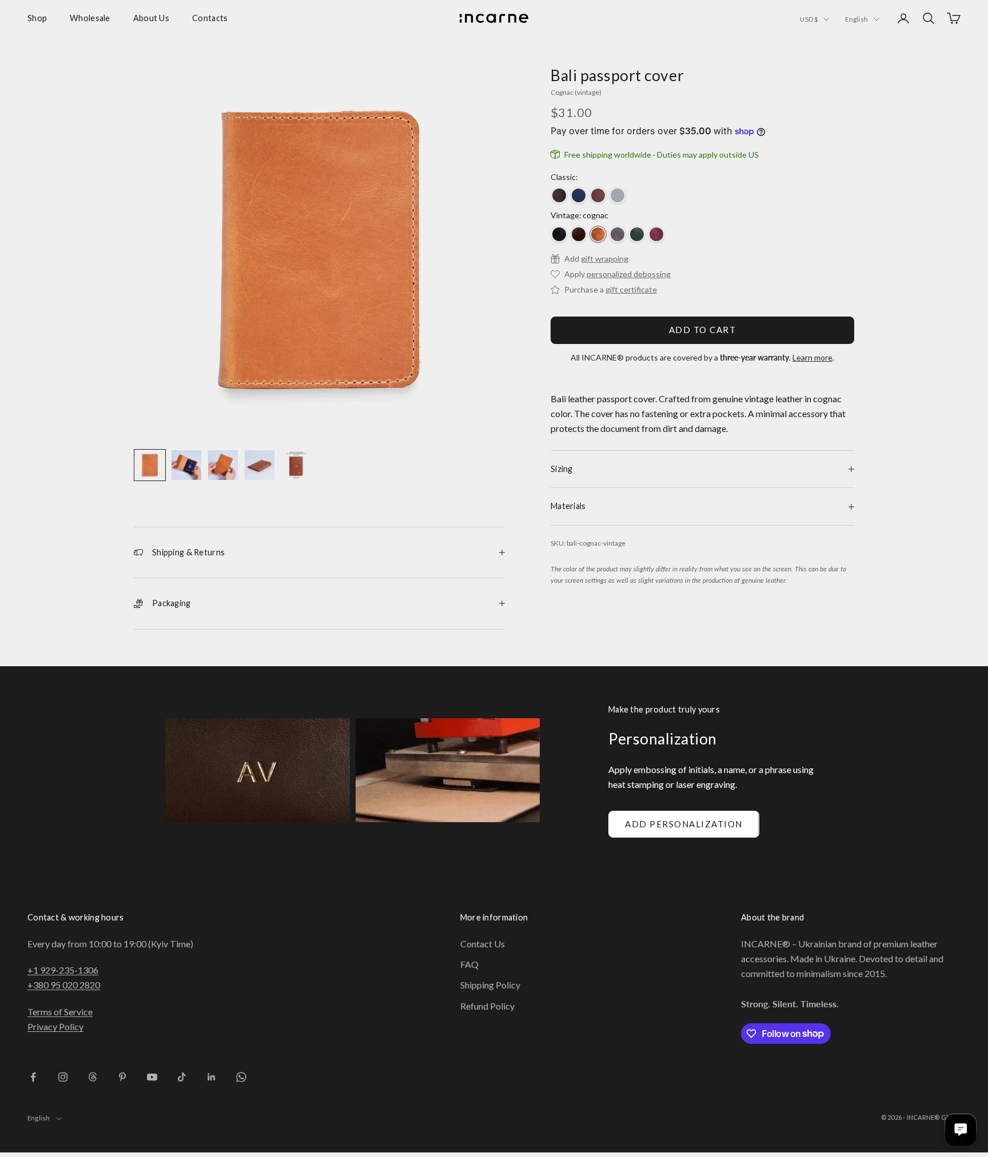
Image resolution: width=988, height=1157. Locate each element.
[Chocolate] (559, 195)
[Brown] (598, 195)
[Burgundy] (656, 234)
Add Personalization (684, 824)
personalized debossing (629, 274)
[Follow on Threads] (92, 1077)
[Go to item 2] (186, 465)
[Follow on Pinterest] (122, 1077)
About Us (151, 18)
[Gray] (617, 234)
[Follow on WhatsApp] (241, 1077)
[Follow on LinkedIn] (211, 1077)
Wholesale (90, 18)
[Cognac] (598, 234)
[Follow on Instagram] (63, 1077)
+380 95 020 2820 (63, 984)
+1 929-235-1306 (62, 969)
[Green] (637, 234)
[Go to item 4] (260, 465)
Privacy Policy (55, 1026)
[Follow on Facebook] (33, 1077)
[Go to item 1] (150, 465)
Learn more (812, 357)
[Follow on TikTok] (182, 1077)
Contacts (210, 18)
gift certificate (631, 289)
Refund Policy (487, 1005)
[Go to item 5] (296, 465)
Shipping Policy (490, 984)
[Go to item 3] (223, 465)
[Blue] (578, 195)
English (856, 19)
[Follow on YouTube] (152, 1077)
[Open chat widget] (961, 1130)
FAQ (469, 964)
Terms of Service (60, 1011)
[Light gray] (617, 195)
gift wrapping (604, 258)
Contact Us (482, 943)
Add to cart (702, 330)
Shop (37, 18)
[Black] (559, 234)
